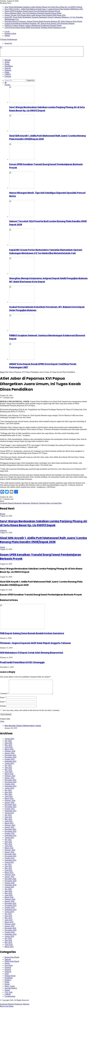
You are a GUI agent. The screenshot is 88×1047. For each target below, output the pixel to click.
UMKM (8, 74)
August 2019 (9, 912)
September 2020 (10, 885)
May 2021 (8, 868)
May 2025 (8, 770)
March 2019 (9, 922)
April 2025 (8, 772)
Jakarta (2, 547)
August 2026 (9, 739)
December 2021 (10, 854)
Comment (4, 693)
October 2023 (10, 809)
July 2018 (8, 938)
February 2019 (10, 924)
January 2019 (9, 926)
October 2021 (10, 858)
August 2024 (9, 788)
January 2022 (9, 852)
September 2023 (10, 811)
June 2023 (8, 817)
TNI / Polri (8, 992)
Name (3, 697)
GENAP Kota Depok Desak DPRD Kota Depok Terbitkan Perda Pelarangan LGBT (35, 27)
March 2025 (9, 774)
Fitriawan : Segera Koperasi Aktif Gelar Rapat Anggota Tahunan (35, 643)
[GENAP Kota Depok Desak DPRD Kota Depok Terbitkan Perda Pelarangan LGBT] (21, 359)
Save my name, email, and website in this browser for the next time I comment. (31, 710)
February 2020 (10, 899)
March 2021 (9, 872)
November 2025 (10, 757)
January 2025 (9, 778)
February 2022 (10, 850)
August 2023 (9, 813)
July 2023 (8, 815)
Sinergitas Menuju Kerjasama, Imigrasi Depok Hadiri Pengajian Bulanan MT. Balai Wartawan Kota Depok (43, 21)
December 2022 (10, 829)
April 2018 (8, 945)
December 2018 (10, 928)
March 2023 (9, 823)
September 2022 (10, 835)
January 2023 (9, 827)
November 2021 (10, 856)
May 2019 (8, 918)
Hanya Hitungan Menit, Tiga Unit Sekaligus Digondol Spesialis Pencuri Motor (33, 13)
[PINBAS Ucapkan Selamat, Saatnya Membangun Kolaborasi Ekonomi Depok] (21, 331)
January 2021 (9, 877)
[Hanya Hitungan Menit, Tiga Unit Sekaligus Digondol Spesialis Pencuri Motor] (21, 188)
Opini (7, 974)
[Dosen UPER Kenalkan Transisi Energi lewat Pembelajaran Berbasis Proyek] (21, 159)
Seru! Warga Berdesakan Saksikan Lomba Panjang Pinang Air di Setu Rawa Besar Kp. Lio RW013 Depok (43, 7)
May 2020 (8, 893)
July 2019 (8, 914)
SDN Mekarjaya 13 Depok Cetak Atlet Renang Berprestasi (31, 652)
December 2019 (10, 903)
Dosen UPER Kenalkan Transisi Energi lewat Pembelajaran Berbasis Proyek (32, 11)
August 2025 (9, 763)
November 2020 (10, 881)
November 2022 (10, 831)
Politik (7, 72)
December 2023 (10, 805)
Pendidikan (9, 66)
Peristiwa (8, 980)
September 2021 (10, 860)
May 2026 (8, 745)
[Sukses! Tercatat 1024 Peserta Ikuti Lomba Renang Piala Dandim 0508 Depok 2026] (21, 216)
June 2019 (8, 916)
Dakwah (8, 68)
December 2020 (10, 879)
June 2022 (8, 842)
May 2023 (8, 819)
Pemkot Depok (10, 976)
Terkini (7, 62)
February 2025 (10, 776)
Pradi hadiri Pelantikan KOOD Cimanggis (22, 662)
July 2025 (8, 765)
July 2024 (8, 790)
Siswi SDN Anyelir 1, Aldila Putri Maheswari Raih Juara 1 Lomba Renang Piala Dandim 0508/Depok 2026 (44, 9)
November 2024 (10, 782)
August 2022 (9, 837)
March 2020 (9, 897)
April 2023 (8, 821)
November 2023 (10, 807)
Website (3, 706)
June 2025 (8, 767)
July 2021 (8, 864)
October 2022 (10, 833)
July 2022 (8, 840)
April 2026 (8, 747)
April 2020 (8, 895)
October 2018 (10, 932)
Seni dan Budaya (11, 988)
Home (2, 372)
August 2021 (9, 862)
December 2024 (10, 780)
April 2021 (8, 870)
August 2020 (9, 887)
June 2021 (8, 866)
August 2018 (9, 936)
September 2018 (10, 934)
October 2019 (10, 907)
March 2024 (9, 798)
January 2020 (9, 901)
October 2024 (10, 784)
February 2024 (10, 800)
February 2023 (10, 825)
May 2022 (8, 844)
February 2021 (10, 875)
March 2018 (9, 947)
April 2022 (8, 846)
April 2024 (8, 796)
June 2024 (8, 792)
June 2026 (8, 743)
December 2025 (10, 755)
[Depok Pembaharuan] (8, 39)
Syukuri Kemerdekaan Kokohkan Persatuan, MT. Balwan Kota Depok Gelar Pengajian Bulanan (39, 23)
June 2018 (8, 940)
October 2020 (10, 883)
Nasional (8, 76)
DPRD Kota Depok (12, 961)
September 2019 (10, 910)
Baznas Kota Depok (12, 957)
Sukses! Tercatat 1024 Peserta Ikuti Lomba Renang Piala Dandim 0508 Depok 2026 (35, 15)
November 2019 (10, 905)
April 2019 (8, 920)
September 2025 (10, 761)
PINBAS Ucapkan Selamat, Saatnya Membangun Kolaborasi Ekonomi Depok (33, 25)
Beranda (8, 60)
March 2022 (9, 848)
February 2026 (10, 751)
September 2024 (10, 786)
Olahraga (8, 70)
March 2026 (9, 749)
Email (3, 702)
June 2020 (8, 891)
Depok (7, 64)
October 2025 (10, 759)
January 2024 (9, 802)
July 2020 (8, 889)
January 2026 (9, 753)
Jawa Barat (9, 965)
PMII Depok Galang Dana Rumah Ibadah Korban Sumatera (32, 633)
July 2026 (8, 741)
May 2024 (8, 794)
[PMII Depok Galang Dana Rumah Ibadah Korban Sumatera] (22, 628)
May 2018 (8, 942)
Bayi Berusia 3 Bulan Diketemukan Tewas (23, 725)
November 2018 (10, 930)
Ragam (2, 514)
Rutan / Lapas (10, 986)
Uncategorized (10, 996)
